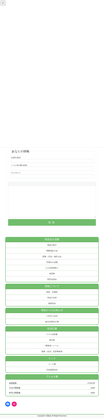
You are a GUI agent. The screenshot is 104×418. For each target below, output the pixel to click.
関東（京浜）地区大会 (52, 256)
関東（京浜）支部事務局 (52, 351)
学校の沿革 (52, 298)
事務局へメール (52, 346)
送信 (52, 222)
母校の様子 (52, 245)
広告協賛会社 (52, 370)
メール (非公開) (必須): (19, 165)
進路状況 (52, 303)
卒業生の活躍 (52, 262)
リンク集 (52, 364)
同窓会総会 (52, 279)
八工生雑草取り (52, 268)
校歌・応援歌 (52, 292)
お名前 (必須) (16, 157)
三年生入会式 (52, 316)
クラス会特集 (52, 334)
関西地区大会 (52, 251)
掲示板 (52, 340)
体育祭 (52, 273)
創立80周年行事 (52, 322)
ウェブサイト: (16, 173)
